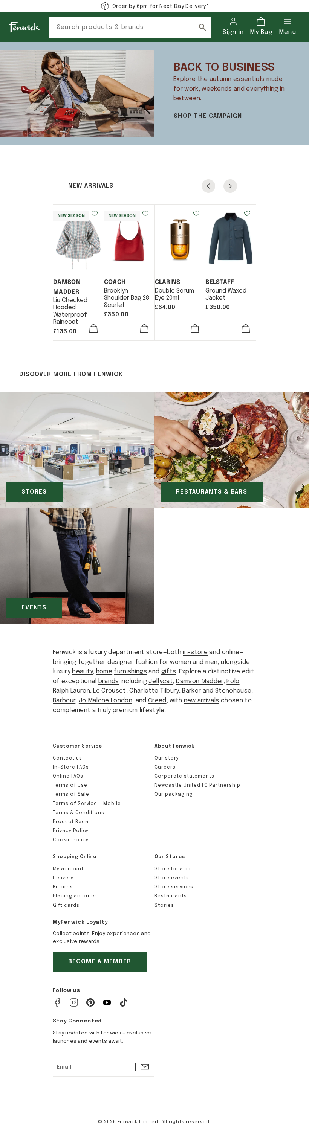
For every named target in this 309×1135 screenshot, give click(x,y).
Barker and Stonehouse (216, 691)
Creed (157, 700)
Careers (165, 767)
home (104, 671)
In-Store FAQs (71, 767)
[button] (260, 27)
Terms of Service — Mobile (87, 804)
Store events (171, 878)
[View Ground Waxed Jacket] (230, 238)
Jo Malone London (105, 700)
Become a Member (99, 961)
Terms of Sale (71, 794)
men (211, 662)
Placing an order (75, 896)
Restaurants (170, 896)
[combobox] (130, 27)
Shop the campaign (208, 116)
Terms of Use (70, 785)
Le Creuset (109, 691)
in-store (195, 652)
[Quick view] (93, 330)
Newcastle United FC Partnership (197, 785)
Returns (63, 887)
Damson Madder (199, 681)
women (180, 662)
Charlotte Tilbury (154, 691)
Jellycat (160, 681)
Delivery (63, 878)
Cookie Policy (70, 840)
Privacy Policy (71, 831)
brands (108, 681)
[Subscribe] (144, 1067)
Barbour (64, 700)
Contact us (67, 758)
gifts (168, 671)
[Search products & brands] (202, 27)
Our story (166, 758)
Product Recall (72, 822)
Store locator (172, 869)
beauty (82, 671)
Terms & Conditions (78, 813)
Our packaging (173, 794)
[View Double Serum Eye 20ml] (180, 238)
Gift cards (66, 905)
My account (68, 869)
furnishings (130, 671)
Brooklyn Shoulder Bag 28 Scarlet (126, 298)
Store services (173, 887)
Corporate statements (184, 776)
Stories (164, 905)
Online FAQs (68, 776)
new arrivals (201, 700)
